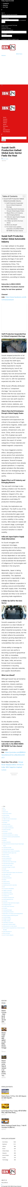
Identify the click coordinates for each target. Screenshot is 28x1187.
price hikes (5, 901)
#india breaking (6, 815)
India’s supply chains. (7, 874)
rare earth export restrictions (8, 906)
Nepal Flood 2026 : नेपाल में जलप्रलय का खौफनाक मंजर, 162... (3, 1068)
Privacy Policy (4, 27)
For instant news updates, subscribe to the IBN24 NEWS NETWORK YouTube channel (15, 228)
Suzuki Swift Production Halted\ (9, 924)
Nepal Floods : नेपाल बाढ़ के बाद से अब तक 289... (3, 1016)
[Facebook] (1, 9)
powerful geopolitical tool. (8, 899)
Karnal (4, 117)
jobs (4, 886)
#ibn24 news (5, 811)
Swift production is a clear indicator (10, 926)
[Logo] (8, 100)
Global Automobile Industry (8, 863)
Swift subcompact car (7, 931)
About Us (5, 5)
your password (22, 20)
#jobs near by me (6, 817)
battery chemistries (7, 842)
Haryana (5, 119)
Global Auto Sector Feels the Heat (9, 861)
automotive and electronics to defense (10, 834)
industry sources (6, 881)
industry (4, 879)
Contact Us (6, 3)
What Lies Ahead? (12, 225)
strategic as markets (7, 918)
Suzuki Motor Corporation (8, 922)
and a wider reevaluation (7, 826)
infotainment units (6, 883)
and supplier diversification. (8, 827)
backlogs (5, 838)
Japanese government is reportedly (10, 885)
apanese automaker (7, 829)
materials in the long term (8, 893)
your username (5, 18)
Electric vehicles (6, 856)
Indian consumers (6, 876)
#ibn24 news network (7, 813)
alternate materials (6, 824)
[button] (1, 85)
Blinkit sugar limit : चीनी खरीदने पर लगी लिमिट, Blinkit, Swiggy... (3, 1041)
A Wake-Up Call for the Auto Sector (15, 222)
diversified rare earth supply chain (9, 852)
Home (2, 144)
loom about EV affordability (8, 888)
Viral (4, 128)
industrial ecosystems (7, 877)
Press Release (6, 131)
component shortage (7, 847)
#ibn (4, 808)
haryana (4, 868)
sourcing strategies (7, 917)
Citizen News (8, 144)
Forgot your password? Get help (9, 25)
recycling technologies (7, 910)
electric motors (6, 854)
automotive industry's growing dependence (11, 836)
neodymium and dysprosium (8, 897)
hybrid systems (6, 870)
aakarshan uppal (6, 820)
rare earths (5, 908)
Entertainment (6, 129)
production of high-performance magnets (11, 902)
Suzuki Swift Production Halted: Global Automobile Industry (14, 200)
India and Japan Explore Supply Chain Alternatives (16, 218)
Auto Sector (5, 831)
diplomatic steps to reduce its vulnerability (11, 851)
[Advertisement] (14, 70)
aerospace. (5, 822)
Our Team (5, 7)
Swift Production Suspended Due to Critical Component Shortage (14, 205)
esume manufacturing (7, 858)
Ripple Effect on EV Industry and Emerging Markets (15, 214)
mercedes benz (6, 895)
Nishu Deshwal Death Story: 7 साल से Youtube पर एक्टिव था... (13, 1126)
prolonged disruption (7, 904)
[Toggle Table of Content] (23, 196)
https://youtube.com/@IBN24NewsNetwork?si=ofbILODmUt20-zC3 (13, 754)
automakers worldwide (7, 833)
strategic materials (6, 920)
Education (5, 126)
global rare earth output (7, 865)
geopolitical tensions (7, 860)
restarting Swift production (8, 911)
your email (3, 34)
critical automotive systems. (8, 849)
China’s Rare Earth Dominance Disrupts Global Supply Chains (15, 210)
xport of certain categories (8, 935)
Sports (4, 124)
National (5, 121)
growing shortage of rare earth (9, 867)
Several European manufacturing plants (10, 915)
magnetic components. (7, 890)
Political (5, 122)
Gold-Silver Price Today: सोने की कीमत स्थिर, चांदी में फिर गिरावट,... (13, 1112)
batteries (4, 840)
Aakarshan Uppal (4, 158)
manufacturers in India (7, 892)
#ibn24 (4, 809)
